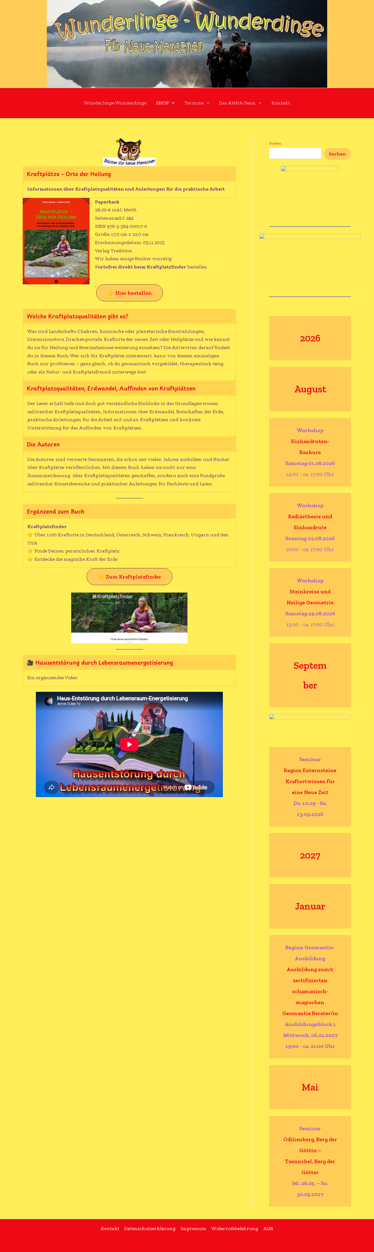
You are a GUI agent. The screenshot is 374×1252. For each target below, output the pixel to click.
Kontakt (280, 103)
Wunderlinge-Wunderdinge (115, 103)
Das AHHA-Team (237, 103)
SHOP (162, 103)
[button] (172, 103)
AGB (268, 1228)
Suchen (275, 143)
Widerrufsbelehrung (234, 1228)
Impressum (193, 1228)
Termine (194, 103)
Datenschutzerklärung (150, 1228)
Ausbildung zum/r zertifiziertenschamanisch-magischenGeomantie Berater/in (310, 991)
